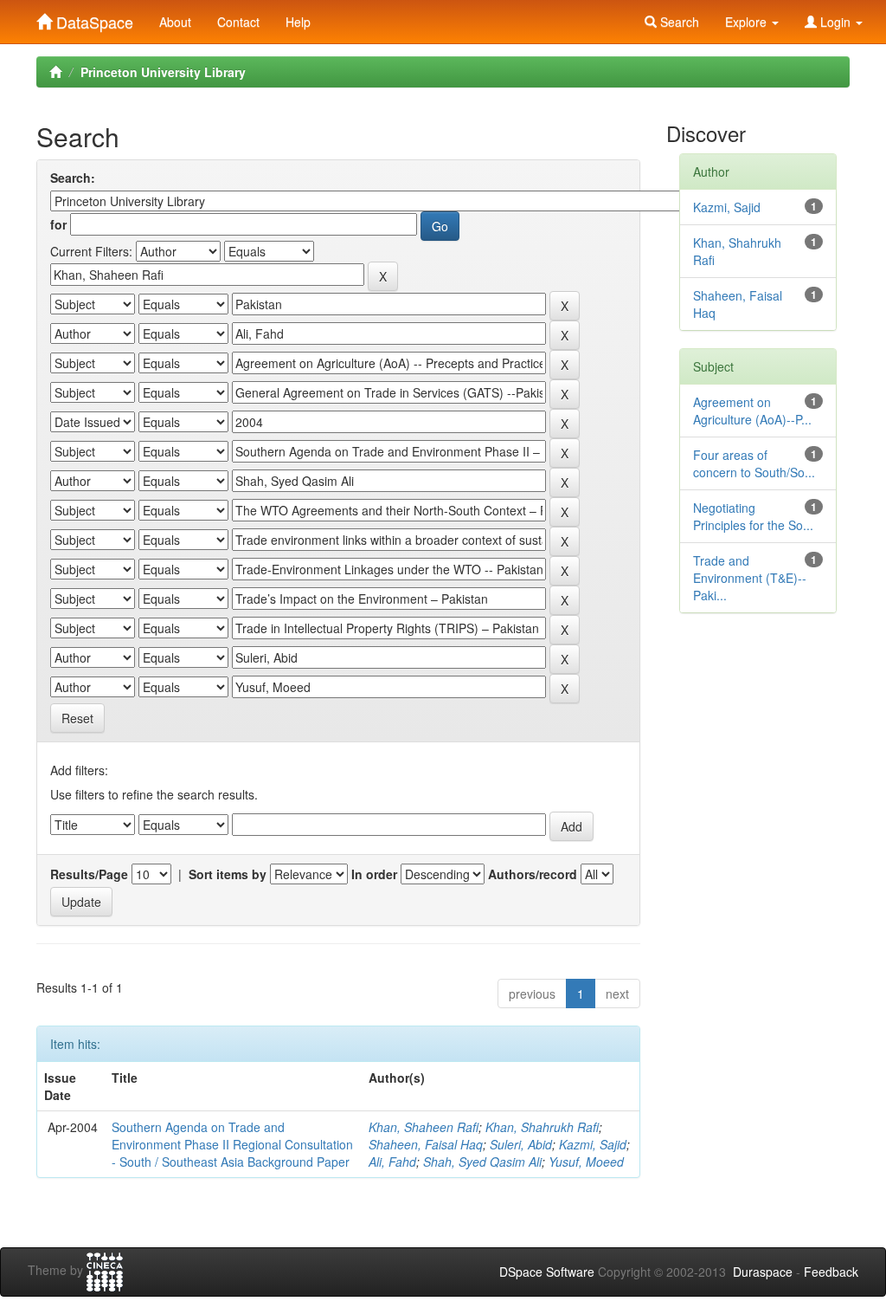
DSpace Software (546, 1271)
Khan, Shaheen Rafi (423, 1127)
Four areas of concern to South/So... (754, 463)
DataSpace (92, 18)
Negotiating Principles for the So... (753, 516)
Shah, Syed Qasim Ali (482, 1161)
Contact (238, 21)
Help (298, 21)
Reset (77, 718)
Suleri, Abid (521, 1144)
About (175, 21)
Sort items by (227, 874)
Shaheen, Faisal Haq (426, 1144)
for (58, 224)
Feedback (831, 1271)
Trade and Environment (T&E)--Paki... (749, 578)
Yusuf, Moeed (586, 1161)
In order (374, 874)
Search (678, 21)
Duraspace (763, 1271)
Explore (747, 21)
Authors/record (532, 874)
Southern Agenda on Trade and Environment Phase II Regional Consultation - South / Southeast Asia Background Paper (232, 1144)
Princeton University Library (163, 72)
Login (835, 21)
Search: (72, 177)
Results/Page (89, 874)
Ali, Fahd (392, 1161)
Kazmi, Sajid (592, 1144)
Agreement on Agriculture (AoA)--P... (752, 410)
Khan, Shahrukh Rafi (542, 1127)
